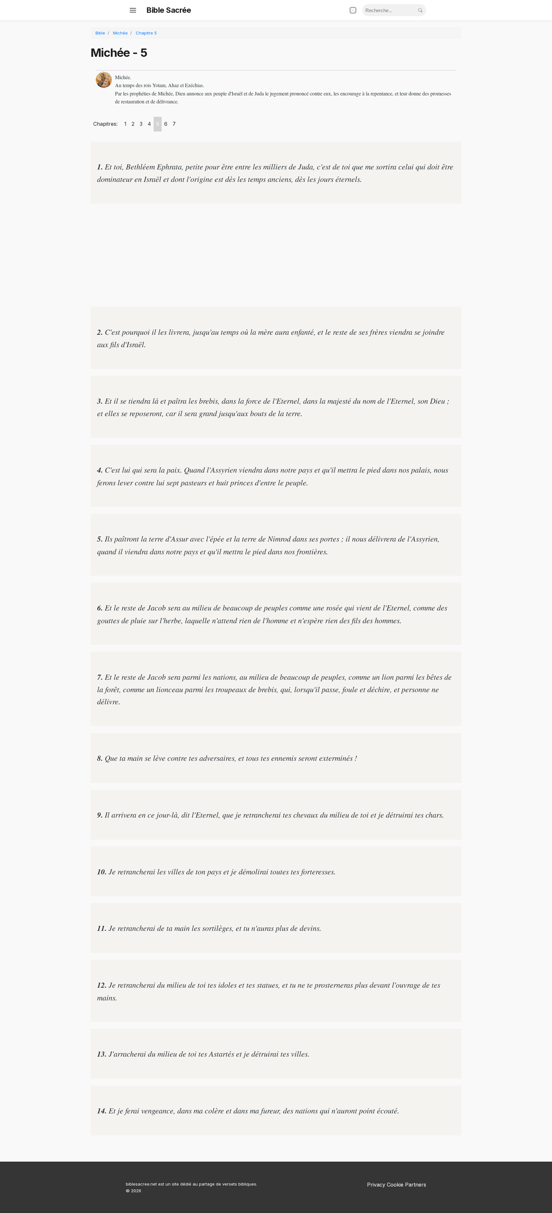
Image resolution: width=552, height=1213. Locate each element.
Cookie (395, 1184)
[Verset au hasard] (353, 10)
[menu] (133, 10)
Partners (415, 1184)
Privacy (376, 1184)
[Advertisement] (276, 255)
